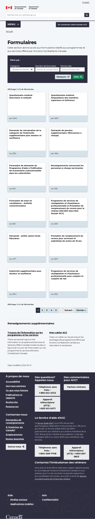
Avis (44, 495)
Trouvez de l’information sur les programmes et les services (25, 333)
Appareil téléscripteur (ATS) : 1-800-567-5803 (76, 452)
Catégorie (14, 66)
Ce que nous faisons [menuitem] (17, 390)
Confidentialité (50, 499)
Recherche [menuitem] (12, 402)
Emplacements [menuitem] (14, 434)
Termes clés (66, 66)
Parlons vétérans (76, 387)
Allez (76, 77)
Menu (14, 24)
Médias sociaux (18, 499)
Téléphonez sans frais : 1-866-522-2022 (47, 390)
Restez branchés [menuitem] (15, 439)
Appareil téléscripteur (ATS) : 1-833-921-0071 (47, 404)
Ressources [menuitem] (12, 406)
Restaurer (61, 77)
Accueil (9, 31)
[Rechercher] (86, 15)
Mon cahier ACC (58, 332)
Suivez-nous (17, 447)
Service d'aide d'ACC (45, 423)
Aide (10, 495)
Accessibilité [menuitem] (13, 381)
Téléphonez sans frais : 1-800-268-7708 (47, 450)
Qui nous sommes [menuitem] (16, 386)
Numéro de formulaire (45, 66)
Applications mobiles (21, 504)
